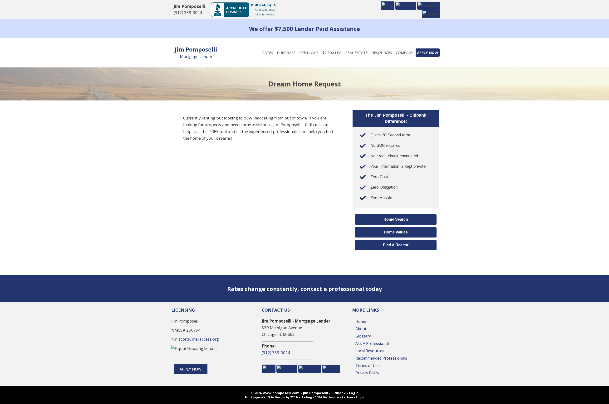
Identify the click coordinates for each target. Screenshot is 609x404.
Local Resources (369, 350)
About (360, 328)
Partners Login (353, 397)
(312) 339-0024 (188, 12)
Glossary (363, 336)
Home (360, 321)
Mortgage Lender (196, 56)
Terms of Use (367, 365)
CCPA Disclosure (326, 397)
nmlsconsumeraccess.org (195, 339)
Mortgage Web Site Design (265, 397)
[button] (387, 5)
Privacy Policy (367, 372)
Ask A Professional (372, 343)
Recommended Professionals (381, 358)
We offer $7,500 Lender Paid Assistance (304, 29)
